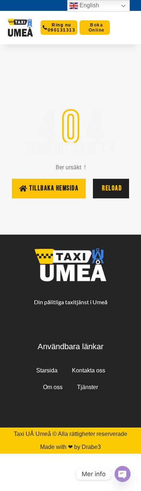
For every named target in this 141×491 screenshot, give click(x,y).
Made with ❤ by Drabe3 (70, 447)
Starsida (46, 370)
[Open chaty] (123, 474)
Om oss (53, 387)
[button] (122, 28)
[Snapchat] (69, 408)
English (88, 5)
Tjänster (87, 387)
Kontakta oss (88, 370)
